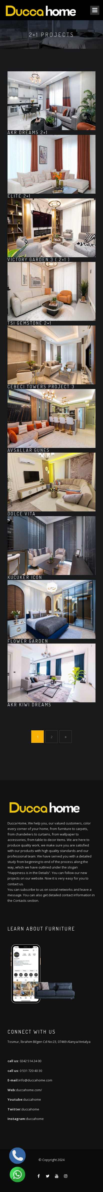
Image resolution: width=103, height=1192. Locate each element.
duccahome (32, 1099)
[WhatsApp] (17, 1174)
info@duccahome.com (35, 1080)
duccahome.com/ (29, 1090)
